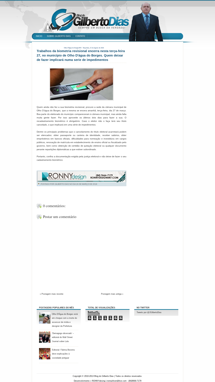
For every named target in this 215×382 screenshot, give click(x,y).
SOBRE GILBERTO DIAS (59, 36)
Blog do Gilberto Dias (104, 376)
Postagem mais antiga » (112, 294)
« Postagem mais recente (51, 294)
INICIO (39, 36)
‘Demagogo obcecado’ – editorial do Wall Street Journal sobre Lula (63, 337)
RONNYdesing (98, 381)
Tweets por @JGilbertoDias (149, 312)
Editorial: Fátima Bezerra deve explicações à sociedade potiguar (63, 354)
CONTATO (80, 36)
